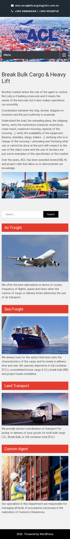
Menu (7, 55)
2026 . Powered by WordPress (35, 534)
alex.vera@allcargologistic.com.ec (37, 5)
